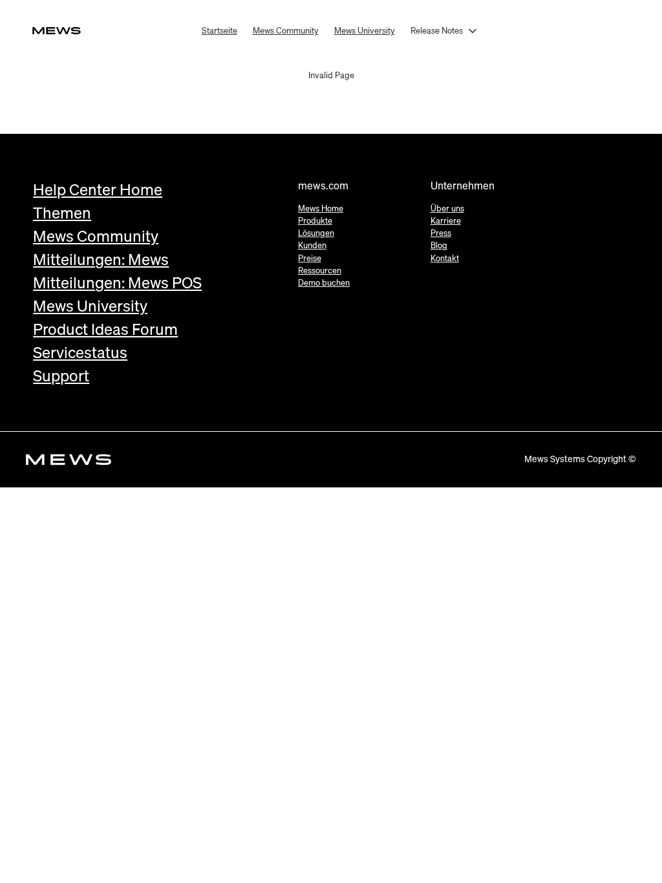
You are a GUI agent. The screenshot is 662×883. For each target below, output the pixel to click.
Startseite (219, 30)
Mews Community (286, 30)
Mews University (364, 30)
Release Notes (437, 30)
